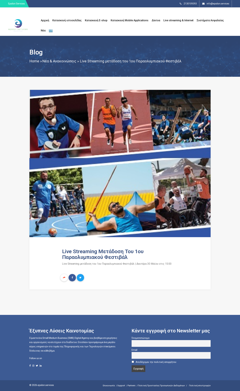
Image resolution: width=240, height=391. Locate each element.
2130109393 (190, 3)
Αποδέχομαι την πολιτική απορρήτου (156, 362)
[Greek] (50, 31)
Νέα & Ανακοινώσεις (59, 61)
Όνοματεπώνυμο (141, 338)
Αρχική (45, 20)
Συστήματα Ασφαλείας (210, 20)
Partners (131, 385)
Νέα (43, 30)
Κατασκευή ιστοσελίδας (67, 20)
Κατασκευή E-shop (96, 20)
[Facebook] (72, 277)
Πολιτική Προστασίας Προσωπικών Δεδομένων (161, 385)
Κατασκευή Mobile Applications (129, 20)
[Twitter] (80, 277)
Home (34, 61)
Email (134, 350)
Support (121, 385)
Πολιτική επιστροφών (200, 385)
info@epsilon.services (217, 3)
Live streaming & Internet (178, 20)
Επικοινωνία (109, 385)
